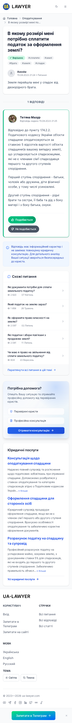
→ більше (23, 491)
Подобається (24, 219)
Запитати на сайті (16, 632)
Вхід (6, 614)
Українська (11, 652)
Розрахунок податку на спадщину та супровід (36, 540)
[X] (31, 703)
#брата (13, 63)
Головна (12, 18)
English (8, 658)
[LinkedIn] (26, 703)
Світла (13, 677)
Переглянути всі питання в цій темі (30, 369)
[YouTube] (5, 703)
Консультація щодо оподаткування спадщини (29, 460)
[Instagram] (21, 703)
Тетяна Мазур (30, 117)
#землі (48, 57)
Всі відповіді (48, 620)
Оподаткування (32, 18)
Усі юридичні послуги (21, 579)
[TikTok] (41, 703)
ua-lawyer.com (31, 695)
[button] (56, 6)
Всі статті (46, 626)
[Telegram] (10, 703)
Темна (30, 677)
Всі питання (47, 614)
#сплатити (34, 57)
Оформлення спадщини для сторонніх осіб (31, 500)
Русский (9, 664)
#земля (26, 63)
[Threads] (37, 703)
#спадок (39, 63)
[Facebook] (15, 703)
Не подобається (25, 229)
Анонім (21, 71)
